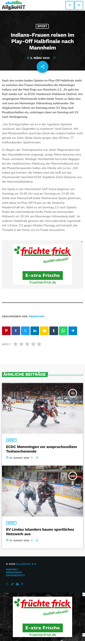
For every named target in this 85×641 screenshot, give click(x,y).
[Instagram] (17, 584)
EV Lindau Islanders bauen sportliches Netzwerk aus (40, 531)
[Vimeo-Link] (13, 5)
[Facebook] (22, 584)
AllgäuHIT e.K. (26, 564)
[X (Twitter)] (7, 584)
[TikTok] (12, 584)
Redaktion (36, 316)
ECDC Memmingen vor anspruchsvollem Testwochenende (41, 449)
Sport (42, 26)
